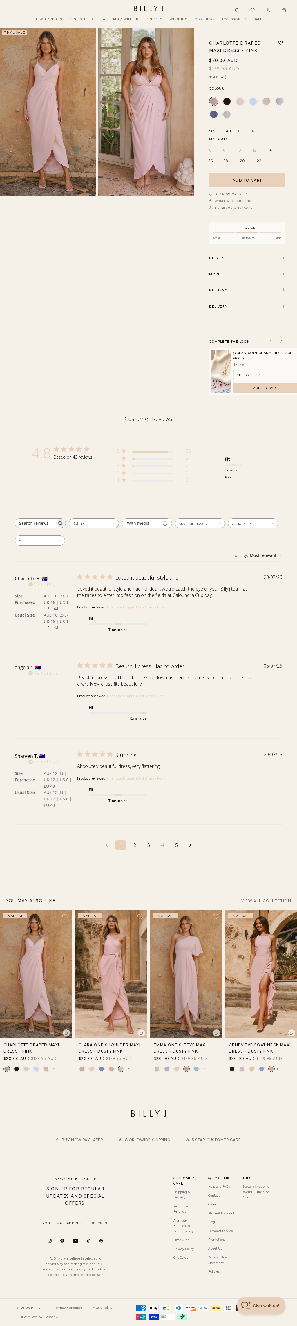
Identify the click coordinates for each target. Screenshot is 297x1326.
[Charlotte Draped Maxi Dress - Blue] (253, 101)
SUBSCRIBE (98, 1222)
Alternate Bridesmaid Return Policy (183, 1225)
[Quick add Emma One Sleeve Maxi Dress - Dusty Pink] (216, 1032)
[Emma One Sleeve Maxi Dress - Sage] (196, 1069)
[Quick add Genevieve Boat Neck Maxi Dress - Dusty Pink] (291, 1032)
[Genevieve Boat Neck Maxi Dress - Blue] (261, 1069)
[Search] (237, 10)
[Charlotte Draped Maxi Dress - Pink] (213, 101)
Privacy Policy (183, 1248)
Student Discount (221, 1213)
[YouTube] (75, 1241)
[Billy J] (148, 9)
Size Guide (181, 1239)
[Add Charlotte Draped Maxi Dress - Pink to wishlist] (280, 43)
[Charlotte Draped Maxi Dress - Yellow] (266, 101)
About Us (215, 1248)
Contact (214, 1195)
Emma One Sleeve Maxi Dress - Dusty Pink (180, 1048)
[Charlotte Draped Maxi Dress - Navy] (213, 114)
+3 (53, 1069)
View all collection (266, 900)
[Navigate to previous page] (106, 845)
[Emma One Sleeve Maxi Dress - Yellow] (176, 1069)
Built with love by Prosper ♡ (37, 1316)
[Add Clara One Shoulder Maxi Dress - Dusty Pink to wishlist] (140, 916)
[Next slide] (187, 112)
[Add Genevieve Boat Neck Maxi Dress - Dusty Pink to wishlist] (290, 916)
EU (263, 130)
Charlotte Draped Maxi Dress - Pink (31, 1048)
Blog (211, 1221)
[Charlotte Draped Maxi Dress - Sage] (279, 101)
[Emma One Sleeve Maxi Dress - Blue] (167, 1069)
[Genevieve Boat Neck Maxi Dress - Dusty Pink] (271, 1069)
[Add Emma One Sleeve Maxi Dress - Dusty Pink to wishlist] (215, 916)
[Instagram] (50, 1241)
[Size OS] (248, 375)
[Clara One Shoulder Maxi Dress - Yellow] (111, 1069)
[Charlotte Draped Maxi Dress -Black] (226, 101)
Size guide (219, 138)
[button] (284, 10)
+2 (128, 1069)
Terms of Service (220, 1230)
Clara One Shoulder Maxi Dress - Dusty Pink (109, 1048)
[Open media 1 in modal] (48, 112)
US (240, 130)
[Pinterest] (101, 1241)
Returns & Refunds (180, 1209)
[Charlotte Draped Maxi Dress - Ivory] (240, 101)
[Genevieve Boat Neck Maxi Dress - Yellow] (252, 1069)
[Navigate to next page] (190, 845)
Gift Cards (180, 1257)
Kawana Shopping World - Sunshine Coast (256, 1191)
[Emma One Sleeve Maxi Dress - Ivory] (157, 1069)
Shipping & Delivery (181, 1194)
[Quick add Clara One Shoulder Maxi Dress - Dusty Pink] (141, 1032)
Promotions (216, 1239)
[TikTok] (88, 1241)
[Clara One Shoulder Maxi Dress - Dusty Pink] (121, 1069)
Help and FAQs (219, 1186)
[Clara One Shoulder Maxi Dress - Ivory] (91, 1069)
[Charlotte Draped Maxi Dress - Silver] (226, 114)
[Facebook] (62, 1241)
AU (228, 130)
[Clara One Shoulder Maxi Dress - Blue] (101, 1069)
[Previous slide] (6, 112)
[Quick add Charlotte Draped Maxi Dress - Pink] (66, 1032)
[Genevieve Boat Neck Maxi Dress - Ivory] (242, 1069)
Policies (214, 1271)
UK (251, 130)
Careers (213, 1204)
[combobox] (94, 523)
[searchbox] (35, 523)
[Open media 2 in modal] (146, 112)
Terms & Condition (68, 1307)
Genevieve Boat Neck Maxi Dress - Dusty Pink (260, 1048)
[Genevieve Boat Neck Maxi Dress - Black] (232, 1069)
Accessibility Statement (217, 1260)
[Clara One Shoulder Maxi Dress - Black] (82, 1069)
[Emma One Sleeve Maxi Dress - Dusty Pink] (186, 1069)
